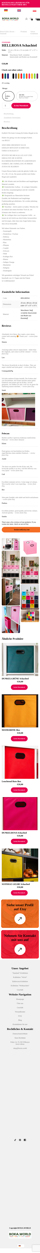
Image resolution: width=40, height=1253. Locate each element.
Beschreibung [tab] (8, 114)
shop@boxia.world (20, 1048)
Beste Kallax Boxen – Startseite (8, 33)
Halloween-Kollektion (20, 981)
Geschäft (20, 990)
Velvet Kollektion (34, 33)
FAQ (20, 1016)
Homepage (20, 999)
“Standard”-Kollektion (20, 973)
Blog (20, 1020)
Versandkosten (20, 1012)
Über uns (20, 1003)
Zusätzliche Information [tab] (12, 118)
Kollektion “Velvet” (20, 977)
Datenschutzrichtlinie (20, 1034)
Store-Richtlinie (20, 1038)
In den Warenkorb (21, 106)
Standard (6, 42)
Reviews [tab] (7, 122)
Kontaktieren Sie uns (20, 1024)
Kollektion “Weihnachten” (20, 986)
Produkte (24, 32)
